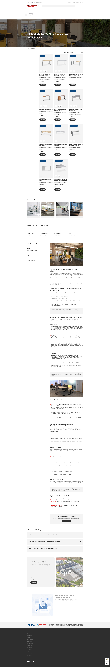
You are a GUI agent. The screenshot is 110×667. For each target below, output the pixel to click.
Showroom (70, 2)
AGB (56, 636)
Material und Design (31, 275)
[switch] (107, 663)
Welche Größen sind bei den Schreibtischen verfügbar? (43, 548)
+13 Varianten (50, 71)
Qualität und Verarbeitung (32, 279)
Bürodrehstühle (29, 646)
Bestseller (29, 630)
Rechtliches (58, 630)
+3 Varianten (77, 71)
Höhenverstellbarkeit (31, 272)
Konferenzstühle (30, 644)
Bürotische (53, 502)
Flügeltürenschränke (30, 638)
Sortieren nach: (66, 52)
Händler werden (44, 638)
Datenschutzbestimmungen (59, 613)
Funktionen (30, 262)
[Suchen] (73, 6)
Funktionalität (30, 277)
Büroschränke (53, 498)
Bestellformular (76, 2)
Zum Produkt (43, 84)
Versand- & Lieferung (59, 638)
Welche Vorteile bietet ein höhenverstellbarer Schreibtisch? (44, 535)
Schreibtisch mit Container (55, 508)
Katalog (42, 640)
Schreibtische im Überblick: (33, 264)
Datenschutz (58, 634)
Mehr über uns (33, 582)
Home (28, 48)
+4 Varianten (42, 176)
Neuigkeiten (43, 636)
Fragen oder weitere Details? (32, 284)
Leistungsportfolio (44, 634)
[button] (62, 10)
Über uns (42, 632)
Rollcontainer (53, 499)
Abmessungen (30, 257)
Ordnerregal (29, 636)
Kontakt (81, 2)
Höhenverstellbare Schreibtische (56, 505)
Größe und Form (31, 270)
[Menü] (108, 658)
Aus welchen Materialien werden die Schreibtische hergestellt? (45, 541)
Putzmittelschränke (30, 642)
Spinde (28, 632)
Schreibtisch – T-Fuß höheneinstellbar (46, 109)
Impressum (57, 632)
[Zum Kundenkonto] (77, 6)
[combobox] (59, 6)
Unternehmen (43, 630)
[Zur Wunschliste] (79, 6)
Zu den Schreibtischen (66, 521)
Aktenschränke (53, 501)
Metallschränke (29, 640)
